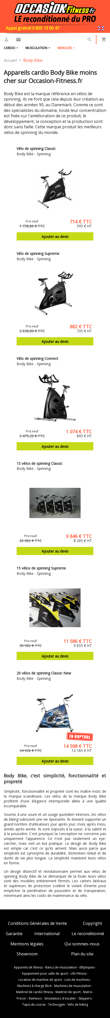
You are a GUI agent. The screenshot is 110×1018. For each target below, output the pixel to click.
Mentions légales (26, 944)
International (47, 933)
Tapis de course (34, 1005)
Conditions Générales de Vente (37, 923)
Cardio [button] (9, 48)
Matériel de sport (68, 992)
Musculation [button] (36, 48)
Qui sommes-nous (82, 944)
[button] (89, 39)
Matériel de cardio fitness (34, 992)
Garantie (14, 933)
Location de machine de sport (40, 980)
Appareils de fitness (28, 967)
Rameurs (35, 998)
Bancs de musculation (61, 967)
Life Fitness (78, 974)
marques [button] (65, 48)
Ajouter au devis (55, 236)
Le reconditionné (88, 933)
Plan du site (82, 954)
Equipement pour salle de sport (45, 974)
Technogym (56, 1005)
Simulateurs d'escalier (60, 998)
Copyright (92, 923)
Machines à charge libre (34, 986)
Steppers (85, 998)
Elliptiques (87, 967)
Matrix (87, 992)
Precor (21, 998)
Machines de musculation (72, 986)
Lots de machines (77, 980)
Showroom (27, 954)
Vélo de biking (78, 1005)
